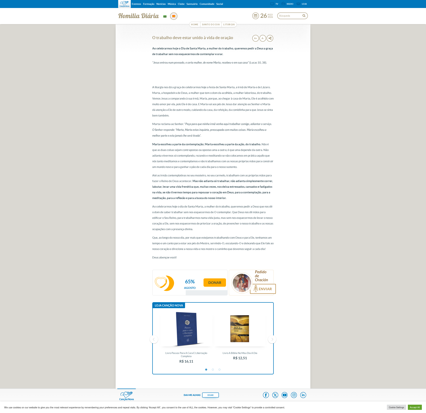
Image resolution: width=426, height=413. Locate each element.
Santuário (192, 3)
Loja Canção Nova (169, 305)
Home (194, 24)
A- (263, 38)
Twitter (275, 395)
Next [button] (272, 339)
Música (172, 3)
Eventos (136, 3)
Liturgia (229, 24)
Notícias (161, 3)
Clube (181, 3)
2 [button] (213, 369)
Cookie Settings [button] (396, 407)
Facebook (266, 395)
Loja (304, 4)
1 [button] (206, 369)
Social (219, 3)
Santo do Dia (211, 24)
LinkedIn (303, 395)
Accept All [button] (415, 407)
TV (277, 4)
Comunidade (207, 3)
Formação (148, 3)
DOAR (210, 395)
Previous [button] (154, 339)
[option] (186, 339)
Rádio (290, 4)
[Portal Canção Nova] (124, 4)
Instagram (294, 395)
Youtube (284, 395)
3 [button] (219, 369)
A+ (255, 38)
